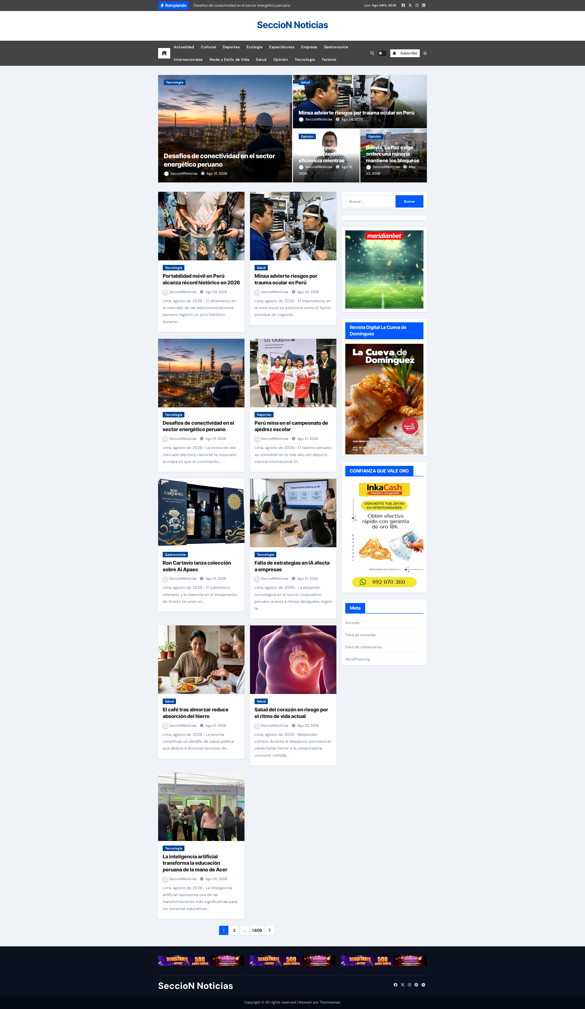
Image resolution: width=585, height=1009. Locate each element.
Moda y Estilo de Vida (229, 59)
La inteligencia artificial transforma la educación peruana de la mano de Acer (195, 863)
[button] (425, 53)
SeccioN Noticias (292, 24)
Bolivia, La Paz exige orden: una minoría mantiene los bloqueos (392, 153)
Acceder (352, 622)
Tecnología (305, 59)
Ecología (254, 47)
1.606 (257, 930)
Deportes (231, 47)
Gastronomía (336, 47)
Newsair (305, 1002)
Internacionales (188, 59)
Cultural (208, 47)
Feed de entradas (360, 635)
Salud (261, 59)
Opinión (280, 59)
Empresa (309, 47)
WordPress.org (357, 659)
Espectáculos (281, 47)
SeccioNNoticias (184, 173)
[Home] (164, 53)
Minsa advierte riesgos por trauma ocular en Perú (356, 113)
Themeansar (330, 1002)
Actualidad (184, 47)
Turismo (329, 59)
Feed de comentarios (363, 647)
